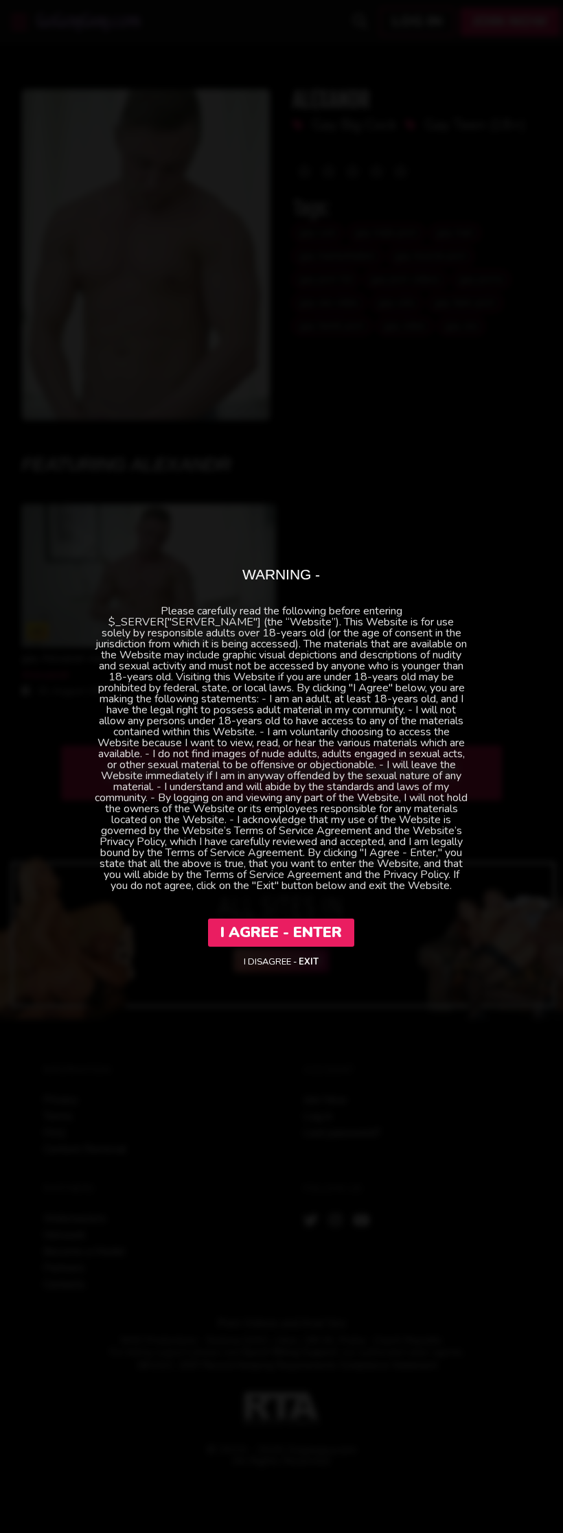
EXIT (309, 962)
